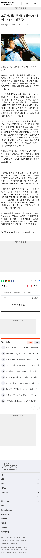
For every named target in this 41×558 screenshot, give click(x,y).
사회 (2, 479)
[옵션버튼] (38, 24)
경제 (2, 483)
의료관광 (4, 527)
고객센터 (23, 541)
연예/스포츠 (5, 492)
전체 (30, 342)
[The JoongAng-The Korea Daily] (9, 466)
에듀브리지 (5, 514)
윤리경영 (17, 541)
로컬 (36, 342)
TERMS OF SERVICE (8, 541)
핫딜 (2, 505)
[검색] (35, 3)
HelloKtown (6, 501)
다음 (38, 408)
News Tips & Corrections (9, 544)
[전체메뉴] (38, 3)
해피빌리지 (5, 532)
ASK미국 (4, 496)
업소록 (3, 523)
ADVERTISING (11, 537)
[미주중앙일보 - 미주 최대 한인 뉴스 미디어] (8, 3)
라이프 (3, 488)
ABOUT (3, 537)
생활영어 (4, 518)
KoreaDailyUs (6, 510)
